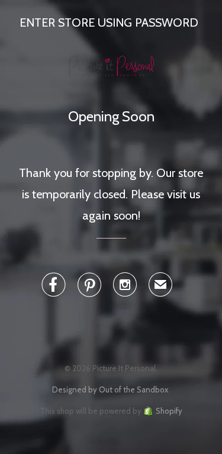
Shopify (169, 411)
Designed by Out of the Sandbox (110, 389)
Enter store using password (109, 22)
